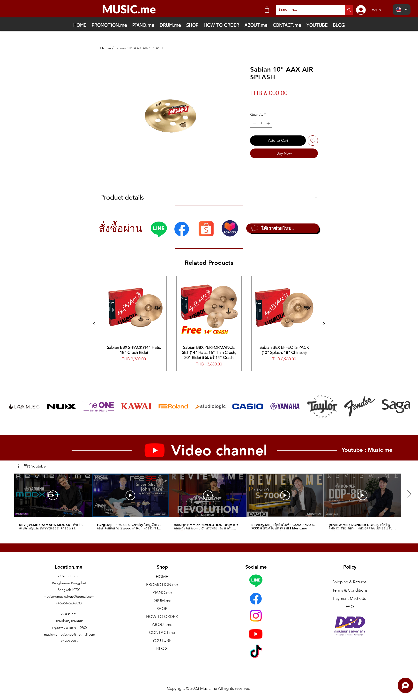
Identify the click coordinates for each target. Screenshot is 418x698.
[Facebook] (181, 229)
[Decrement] (254, 123)
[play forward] (404, 406)
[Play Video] (53, 495)
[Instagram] (256, 616)
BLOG (162, 648)
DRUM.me (162, 600)
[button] (32, 466)
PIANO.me (162, 592)
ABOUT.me (162, 624)
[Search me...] (349, 10)
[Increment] (269, 123)
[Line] (158, 229)
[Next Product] (324, 324)
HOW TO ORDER (162, 616)
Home (105, 48)
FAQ (350, 606)
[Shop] (267, 9)
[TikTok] (256, 652)
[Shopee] (206, 228)
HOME (162, 576)
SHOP (162, 608)
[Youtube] (256, 634)
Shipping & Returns (349, 581)
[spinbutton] (261, 123)
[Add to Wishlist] (313, 140)
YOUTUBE (162, 640)
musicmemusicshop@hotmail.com (69, 596)
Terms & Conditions (349, 590)
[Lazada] (229, 228)
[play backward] (14, 406)
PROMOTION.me (162, 584)
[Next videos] (409, 494)
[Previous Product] (94, 324)
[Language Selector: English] (402, 9)
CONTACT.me (162, 632)
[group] (209, 323)
